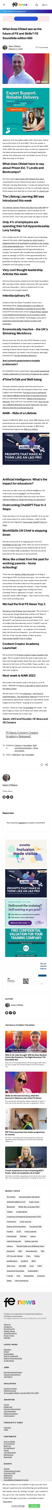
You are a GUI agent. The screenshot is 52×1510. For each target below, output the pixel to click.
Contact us (8, 1327)
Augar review (34, 1202)
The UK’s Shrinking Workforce (25, 355)
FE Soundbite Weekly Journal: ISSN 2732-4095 (21, 1393)
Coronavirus (11, 1221)
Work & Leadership (11, 1356)
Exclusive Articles (10, 1388)
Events (6, 1450)
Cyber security (25, 1221)
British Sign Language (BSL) (29, 1207)
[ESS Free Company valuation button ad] (26, 942)
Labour (33, 1236)
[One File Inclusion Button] (26, 853)
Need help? (8, 1457)
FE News (37, 718)
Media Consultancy (11, 1414)
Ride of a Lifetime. (31, 429)
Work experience (21, 1280)
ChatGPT (22, 493)
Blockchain (11, 1207)
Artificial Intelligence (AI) (16, 1202)
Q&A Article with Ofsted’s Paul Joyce (29, 179)
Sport (32, 1266)
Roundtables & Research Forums (16, 1480)
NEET (20, 1251)
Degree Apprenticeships (16, 1226)
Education (7, 1349)
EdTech (6, 1352)
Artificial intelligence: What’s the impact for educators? (24, 499)
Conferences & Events (12, 1471)
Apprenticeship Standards (29, 1197)
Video (6, 1430)
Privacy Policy (9, 1336)
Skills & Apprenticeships (13, 1358)
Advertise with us (10, 1333)
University (41, 1276)
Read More (7, 1501)
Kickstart (23, 1236)
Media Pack (8, 1407)
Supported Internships (15, 1271)
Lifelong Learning (31, 1241)
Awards (6, 1469)
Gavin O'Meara (15, 46)
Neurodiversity (31, 1251)
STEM (39, 1266)
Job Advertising (10, 1411)
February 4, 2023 (16, 49)
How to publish (9, 1441)
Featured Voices (10, 1391)
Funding (10, 1231)
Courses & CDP (9, 1473)
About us (7, 1324)
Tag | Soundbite (27, 754)
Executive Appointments (13, 1372)
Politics (37, 1256)
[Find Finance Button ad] (26, 913)
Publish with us (9, 1331)
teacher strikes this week (24, 574)
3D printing (11, 1197)
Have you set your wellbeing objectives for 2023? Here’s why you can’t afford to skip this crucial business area (26, 404)
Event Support (9, 1416)
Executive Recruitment (12, 1375)
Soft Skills (22, 1266)
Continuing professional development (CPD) (24, 1216)
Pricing (6, 1405)
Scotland (24, 1261)
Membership (8, 1455)
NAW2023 (16, 754)
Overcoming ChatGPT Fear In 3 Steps (17, 638)
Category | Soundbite (23, 745)
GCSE (18, 1231)
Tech (18, 1276)
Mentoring (11, 1251)
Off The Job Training (15, 1256)
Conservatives (21, 1211)
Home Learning (30, 1231)
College (9, 1211)
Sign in (44, 5)
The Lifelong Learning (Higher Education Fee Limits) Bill (24, 207)
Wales (9, 1280)
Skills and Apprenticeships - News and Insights (26, 748)
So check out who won (23, 617)
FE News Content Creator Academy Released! (22, 734)
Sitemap (7, 1338)
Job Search (8, 1377)
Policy (28, 1256)
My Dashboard (9, 1448)
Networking (8, 1475)
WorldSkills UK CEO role (12, 545)
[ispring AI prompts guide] (26, 463)
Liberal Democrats (14, 1241)
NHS (42, 1251)
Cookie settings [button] (18, 1506)
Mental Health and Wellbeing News (30, 1246)
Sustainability (33, 1271)
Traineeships (29, 1276)
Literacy (10, 1246)
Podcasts (7, 1428)
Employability (9, 1354)
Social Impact (9, 1361)
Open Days (8, 1478)
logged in (22, 822)
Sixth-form (11, 1266)
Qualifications (12, 1261)
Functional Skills (35, 1226)
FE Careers (9, 722)
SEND (33, 1261)
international (11, 1236)
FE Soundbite (28, 707)
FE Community (9, 1329)
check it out (43, 191)
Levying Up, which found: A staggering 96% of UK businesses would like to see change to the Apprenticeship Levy (26, 243)
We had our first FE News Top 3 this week (19, 611)
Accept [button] (34, 1506)
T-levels (10, 1276)
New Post (7, 1446)
